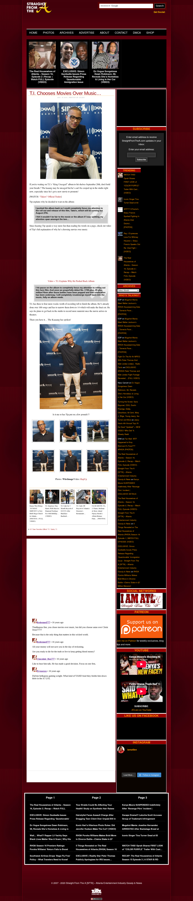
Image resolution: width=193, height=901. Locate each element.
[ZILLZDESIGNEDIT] (96, 894)
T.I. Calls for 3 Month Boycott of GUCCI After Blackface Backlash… (67, 511)
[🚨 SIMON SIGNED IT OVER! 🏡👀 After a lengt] (159, 767)
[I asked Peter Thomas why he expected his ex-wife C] (159, 760)
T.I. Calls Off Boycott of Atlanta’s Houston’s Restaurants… (83, 510)
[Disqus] (71, 653)
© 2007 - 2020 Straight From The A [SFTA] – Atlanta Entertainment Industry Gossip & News (96, 883)
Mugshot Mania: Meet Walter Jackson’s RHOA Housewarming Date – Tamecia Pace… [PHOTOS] (129, 306)
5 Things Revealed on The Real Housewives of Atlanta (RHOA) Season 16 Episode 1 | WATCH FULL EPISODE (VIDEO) (96, 851)
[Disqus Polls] (71, 576)
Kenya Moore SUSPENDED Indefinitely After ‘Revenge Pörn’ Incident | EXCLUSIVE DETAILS (128, 486)
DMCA (137, 32)
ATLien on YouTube (141, 709)
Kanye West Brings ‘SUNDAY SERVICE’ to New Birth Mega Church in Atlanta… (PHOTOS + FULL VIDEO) (36, 513)
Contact (121, 32)
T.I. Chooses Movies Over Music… (65, 93)
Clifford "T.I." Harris (49, 529)
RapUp (83, 479)
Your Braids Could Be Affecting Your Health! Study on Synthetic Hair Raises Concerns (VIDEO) (95, 808)
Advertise (86, 32)
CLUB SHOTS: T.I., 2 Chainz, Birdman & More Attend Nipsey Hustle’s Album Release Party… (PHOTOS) (99, 512)
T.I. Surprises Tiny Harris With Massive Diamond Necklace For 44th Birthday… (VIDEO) (52, 511)
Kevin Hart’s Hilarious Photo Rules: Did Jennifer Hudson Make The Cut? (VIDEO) (96, 827)
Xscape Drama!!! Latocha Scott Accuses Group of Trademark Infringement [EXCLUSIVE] (142, 819)
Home (33, 32)
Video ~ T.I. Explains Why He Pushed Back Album (71, 280)
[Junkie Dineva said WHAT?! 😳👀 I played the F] (135, 767)
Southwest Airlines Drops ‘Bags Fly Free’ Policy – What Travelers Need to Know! (50, 857)
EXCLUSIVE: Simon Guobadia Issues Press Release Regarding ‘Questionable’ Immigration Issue (73, 76)
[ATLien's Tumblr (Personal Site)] (141, 607)
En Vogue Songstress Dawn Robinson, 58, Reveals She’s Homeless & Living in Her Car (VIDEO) (105, 76)
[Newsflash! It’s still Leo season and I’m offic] (123, 760)
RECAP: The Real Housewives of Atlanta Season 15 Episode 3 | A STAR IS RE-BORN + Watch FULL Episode (142, 859)
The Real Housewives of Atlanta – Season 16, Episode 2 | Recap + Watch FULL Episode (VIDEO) (42, 76)
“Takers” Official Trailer (50, 196)
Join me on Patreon (126, 640)
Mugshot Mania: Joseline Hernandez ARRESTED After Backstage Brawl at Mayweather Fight (140, 829)
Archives (67, 32)
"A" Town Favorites (36, 529)
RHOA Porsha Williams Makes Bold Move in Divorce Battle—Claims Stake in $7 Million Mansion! (129, 578)
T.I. (56, 529)
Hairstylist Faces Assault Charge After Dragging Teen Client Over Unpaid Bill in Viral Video (96, 819)
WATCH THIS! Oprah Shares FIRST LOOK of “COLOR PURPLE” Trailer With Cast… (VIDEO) (142, 849)
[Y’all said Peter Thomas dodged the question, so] (147, 760)
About (104, 32)
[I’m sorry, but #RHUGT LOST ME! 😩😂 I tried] (135, 760)
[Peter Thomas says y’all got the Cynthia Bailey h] (123, 767)
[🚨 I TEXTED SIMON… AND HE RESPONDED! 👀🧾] (147, 767)
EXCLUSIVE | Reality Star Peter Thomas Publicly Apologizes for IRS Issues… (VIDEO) (95, 859)
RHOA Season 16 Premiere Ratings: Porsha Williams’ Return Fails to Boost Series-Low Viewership (49, 849)
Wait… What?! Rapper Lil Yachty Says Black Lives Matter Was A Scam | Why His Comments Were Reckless (50, 839)
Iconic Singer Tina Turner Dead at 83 (140, 835)
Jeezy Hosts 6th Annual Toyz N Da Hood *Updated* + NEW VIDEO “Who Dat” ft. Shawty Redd (129, 427)
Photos (48, 32)
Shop (150, 32)
